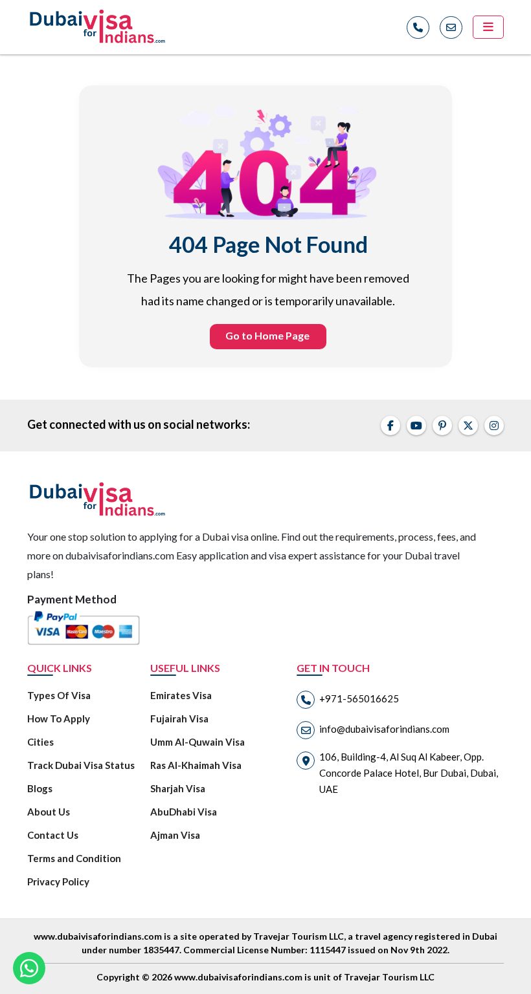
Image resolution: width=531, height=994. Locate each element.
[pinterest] (442, 425)
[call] (418, 27)
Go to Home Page (267, 335)
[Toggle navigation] (488, 27)
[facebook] (390, 425)
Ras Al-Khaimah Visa (196, 765)
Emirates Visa (181, 695)
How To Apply (58, 718)
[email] (451, 27)
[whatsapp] (29, 968)
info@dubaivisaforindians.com (384, 729)
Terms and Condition (74, 858)
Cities (40, 742)
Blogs (39, 788)
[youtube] (416, 425)
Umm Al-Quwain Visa (197, 742)
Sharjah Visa (177, 788)
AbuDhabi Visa (183, 811)
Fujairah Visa (179, 718)
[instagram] (494, 425)
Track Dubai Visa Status (81, 765)
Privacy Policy (58, 881)
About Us (48, 811)
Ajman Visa (175, 835)
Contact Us (52, 835)
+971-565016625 (359, 698)
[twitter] (468, 425)
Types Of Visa (59, 695)
